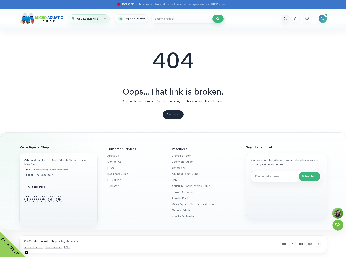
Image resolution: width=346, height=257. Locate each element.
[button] (136, 149)
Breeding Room (181, 155)
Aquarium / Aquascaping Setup (191, 186)
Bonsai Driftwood (183, 192)
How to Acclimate (183, 216)
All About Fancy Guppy (186, 174)
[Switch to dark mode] (285, 19)
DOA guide (114, 180)
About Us (113, 155)
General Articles (182, 210)
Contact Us (114, 161)
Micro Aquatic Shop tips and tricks (193, 204)
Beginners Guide (117, 174)
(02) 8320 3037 (43, 174)
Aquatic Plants (181, 198)
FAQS (110, 167)
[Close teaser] (26, 252)
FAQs (67, 247)
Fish (174, 180)
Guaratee (113, 186)
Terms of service (33, 247)
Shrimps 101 (179, 167)
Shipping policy (53, 247)
